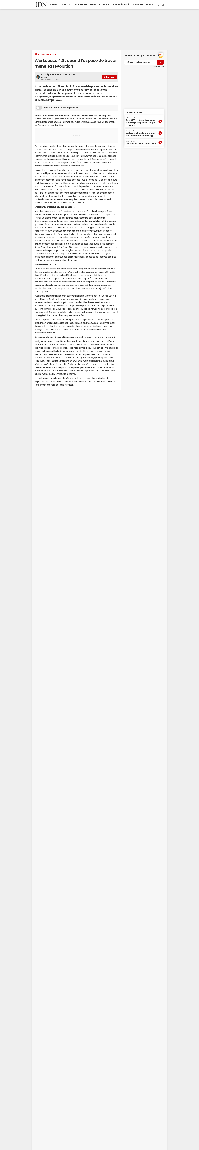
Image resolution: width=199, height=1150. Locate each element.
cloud (102, 244)
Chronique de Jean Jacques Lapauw (58, 74)
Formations (134, 112)
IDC (91, 199)
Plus (149, 5)
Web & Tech (45, 54)
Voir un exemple (158, 67)
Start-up (104, 5)
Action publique (78, 5)
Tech (63, 5)
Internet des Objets (93, 156)
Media (93, 5)
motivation (70, 122)
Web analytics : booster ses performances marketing (140, 133)
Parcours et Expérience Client (141, 143)
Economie (138, 5)
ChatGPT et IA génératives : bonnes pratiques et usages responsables (140, 121)
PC (99, 180)
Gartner (39, 272)
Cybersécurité (121, 5)
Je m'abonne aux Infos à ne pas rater (61, 108)
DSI (54, 54)
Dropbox (57, 250)
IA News (54, 5)
